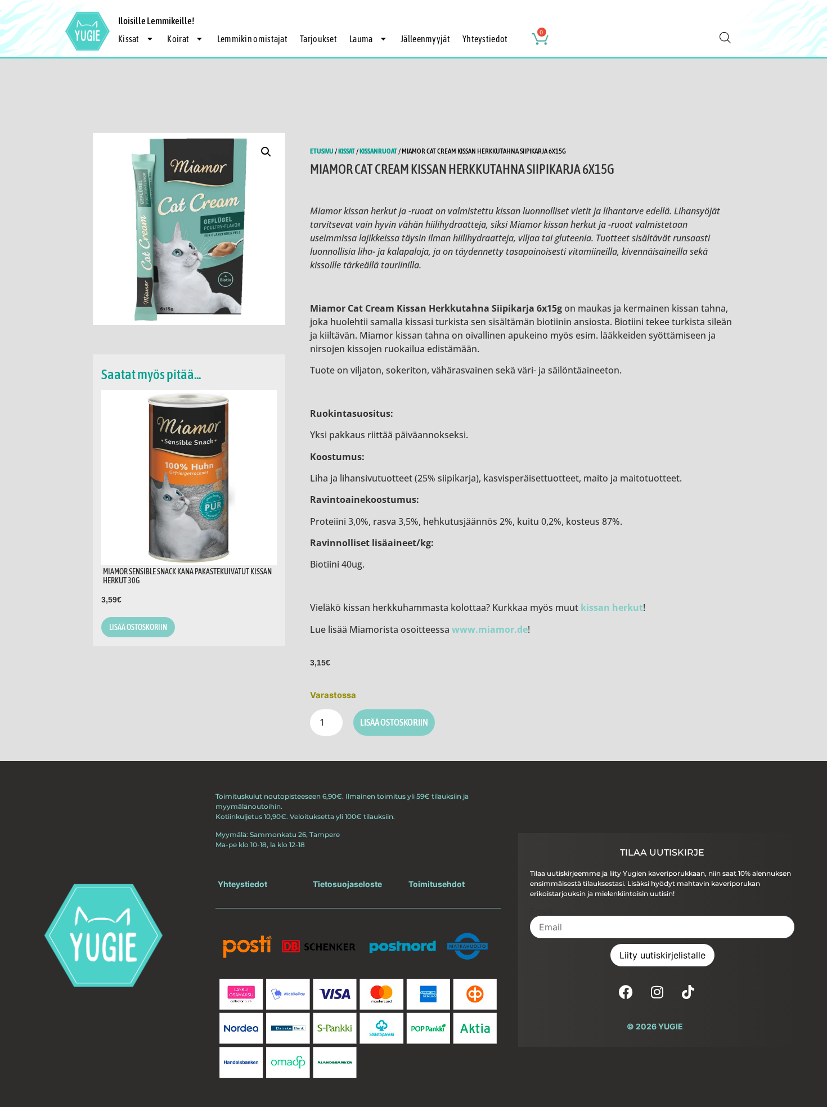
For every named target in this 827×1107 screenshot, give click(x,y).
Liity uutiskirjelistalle (662, 955)
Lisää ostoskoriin (394, 722)
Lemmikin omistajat (252, 39)
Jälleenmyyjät (425, 39)
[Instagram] (657, 992)
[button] (266, 152)
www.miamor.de (490, 629)
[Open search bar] (725, 37)
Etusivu (322, 151)
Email (541, 911)
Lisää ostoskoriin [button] (138, 627)
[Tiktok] (688, 992)
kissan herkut (612, 607)
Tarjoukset (318, 39)
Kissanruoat (378, 151)
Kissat (346, 151)
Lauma (361, 39)
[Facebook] (626, 992)
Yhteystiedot (485, 39)
